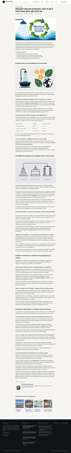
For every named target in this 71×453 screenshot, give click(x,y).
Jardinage (47, 1)
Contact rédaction (6, 432)
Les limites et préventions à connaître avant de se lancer (28, 58)
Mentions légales (6, 433)
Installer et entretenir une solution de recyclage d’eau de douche (30, 56)
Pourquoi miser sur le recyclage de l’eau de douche (27, 53)
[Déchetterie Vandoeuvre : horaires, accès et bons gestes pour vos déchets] (38, 403)
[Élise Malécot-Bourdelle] (18, 387)
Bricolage (52, 1)
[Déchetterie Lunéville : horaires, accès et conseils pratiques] (19, 403)
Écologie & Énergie (36, 1)
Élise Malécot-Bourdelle (27, 384)
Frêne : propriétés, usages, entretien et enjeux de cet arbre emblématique (45, 427)
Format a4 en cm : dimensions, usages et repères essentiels (45, 429)
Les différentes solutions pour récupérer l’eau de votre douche (29, 55)
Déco (56, 1)
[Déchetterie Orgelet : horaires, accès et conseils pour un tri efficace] (29, 403)
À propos (17, 381)
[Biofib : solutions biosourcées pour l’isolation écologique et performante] (48, 403)
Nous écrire (64, 1)
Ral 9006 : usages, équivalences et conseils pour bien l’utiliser (45, 435)
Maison (42, 1)
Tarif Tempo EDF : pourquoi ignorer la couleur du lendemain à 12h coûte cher (45, 432)
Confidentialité (5, 435)
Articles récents (22, 381)
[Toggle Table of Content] (42, 52)
